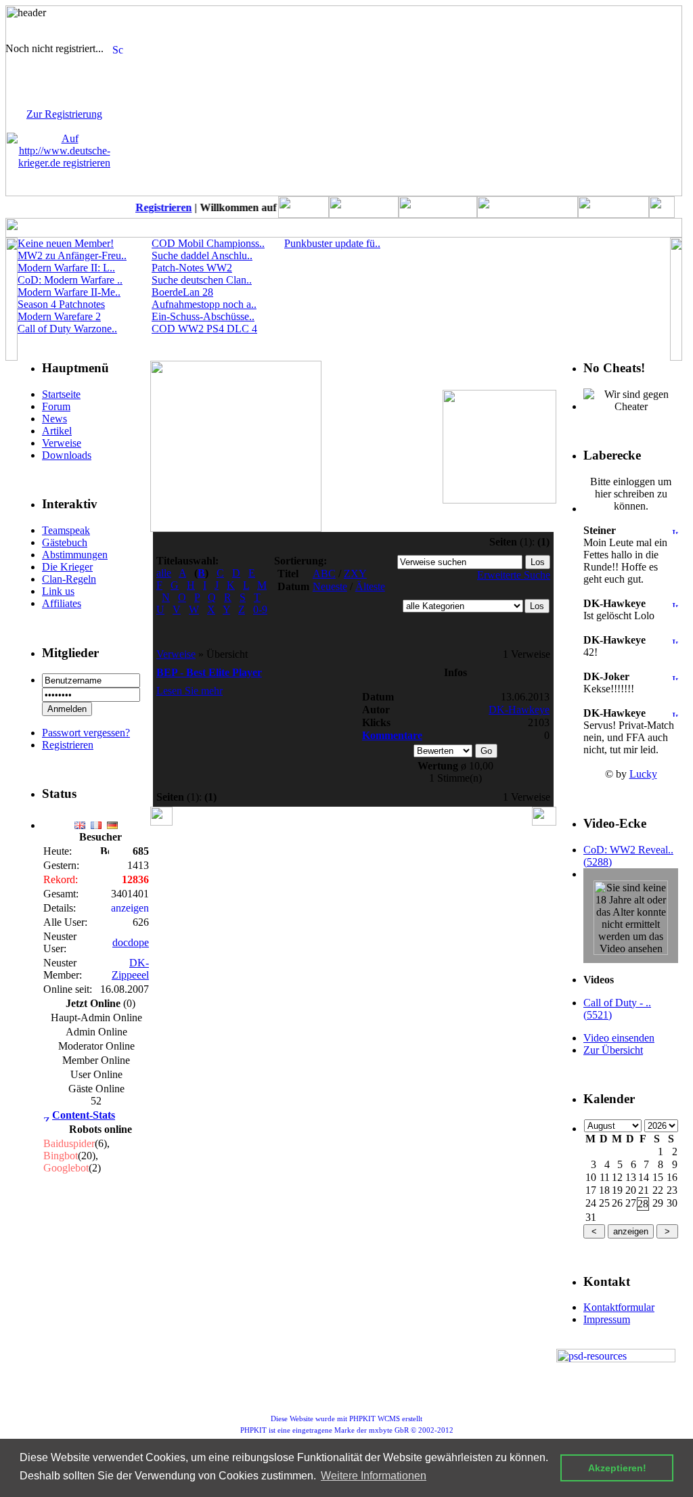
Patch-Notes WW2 (192, 267)
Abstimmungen (75, 554)
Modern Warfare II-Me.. (69, 292)
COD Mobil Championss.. (208, 243)
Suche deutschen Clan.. (202, 280)
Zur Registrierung (64, 114)
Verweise (61, 443)
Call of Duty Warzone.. (67, 328)
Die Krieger (67, 567)
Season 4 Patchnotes (61, 304)
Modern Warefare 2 (59, 316)
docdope (130, 942)
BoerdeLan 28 (182, 292)
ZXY (355, 573)
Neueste (330, 586)
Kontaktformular (618, 1307)
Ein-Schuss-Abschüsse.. (203, 316)
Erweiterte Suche (513, 575)
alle (163, 573)
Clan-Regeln (69, 579)
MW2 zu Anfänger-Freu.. (72, 255)
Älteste (370, 586)
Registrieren (159, 207)
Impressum (606, 1319)
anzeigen (130, 908)
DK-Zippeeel (130, 969)
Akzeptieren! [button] (617, 1467)
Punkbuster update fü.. (332, 243)
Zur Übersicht (613, 1050)
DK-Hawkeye (519, 709)
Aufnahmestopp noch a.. (204, 304)
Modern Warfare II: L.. (66, 267)
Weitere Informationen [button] (373, 1475)
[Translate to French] (96, 821)
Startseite (61, 394)
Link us (58, 591)
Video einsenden (618, 1038)
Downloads (66, 455)
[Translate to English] (79, 821)
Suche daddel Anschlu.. (202, 255)
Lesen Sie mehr (189, 690)
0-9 (260, 609)
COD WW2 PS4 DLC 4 (204, 328)
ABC (324, 573)
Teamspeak (66, 530)
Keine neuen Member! (66, 243)
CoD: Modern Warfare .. (70, 280)
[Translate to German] (112, 821)
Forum (56, 406)
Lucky (643, 774)
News (54, 418)
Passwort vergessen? (86, 732)
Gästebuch (64, 542)
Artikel (57, 431)
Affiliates (61, 603)
